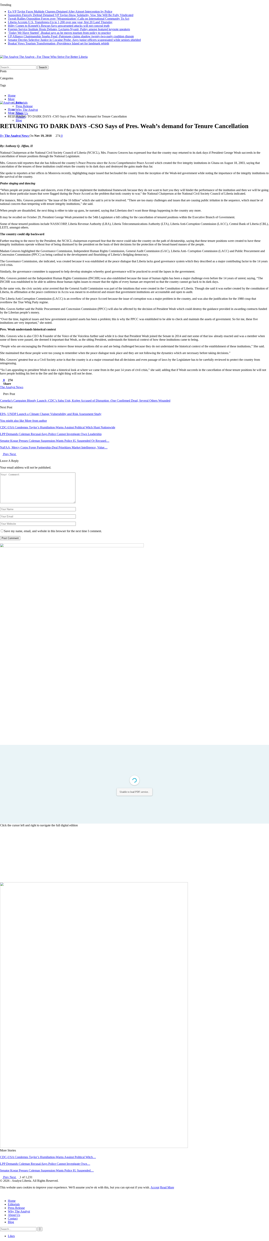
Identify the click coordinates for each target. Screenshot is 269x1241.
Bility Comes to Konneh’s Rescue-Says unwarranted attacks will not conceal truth (58, 25)
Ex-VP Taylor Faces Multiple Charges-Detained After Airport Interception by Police (60, 11)
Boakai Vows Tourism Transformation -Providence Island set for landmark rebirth (58, 43)
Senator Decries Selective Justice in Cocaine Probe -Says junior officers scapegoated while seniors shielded (74, 40)
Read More (167, 1187)
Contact (13, 1218)
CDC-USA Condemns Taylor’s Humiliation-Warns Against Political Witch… (48, 1157)
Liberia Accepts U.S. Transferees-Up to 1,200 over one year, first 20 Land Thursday (60, 22)
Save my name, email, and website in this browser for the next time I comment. (53, 531)
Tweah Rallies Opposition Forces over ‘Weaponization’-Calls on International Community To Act (68, 18)
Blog (19, 120)
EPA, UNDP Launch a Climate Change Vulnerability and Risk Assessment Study (50, 414)
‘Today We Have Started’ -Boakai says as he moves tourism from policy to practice (59, 32)
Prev (6, 454)
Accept (154, 1187)
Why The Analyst (27, 109)
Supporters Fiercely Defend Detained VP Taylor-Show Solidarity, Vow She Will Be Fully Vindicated (70, 15)
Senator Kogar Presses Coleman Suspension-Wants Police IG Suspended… (47, 1170)
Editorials (14, 1204)
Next (13, 454)
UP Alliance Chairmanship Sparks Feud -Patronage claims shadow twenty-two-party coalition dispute (71, 36)
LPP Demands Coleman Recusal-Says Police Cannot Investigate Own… (45, 1163)
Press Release (24, 106)
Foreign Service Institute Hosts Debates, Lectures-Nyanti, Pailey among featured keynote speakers (69, 29)
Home (12, 95)
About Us (14, 1215)
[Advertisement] (134, 854)
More (11, 99)
